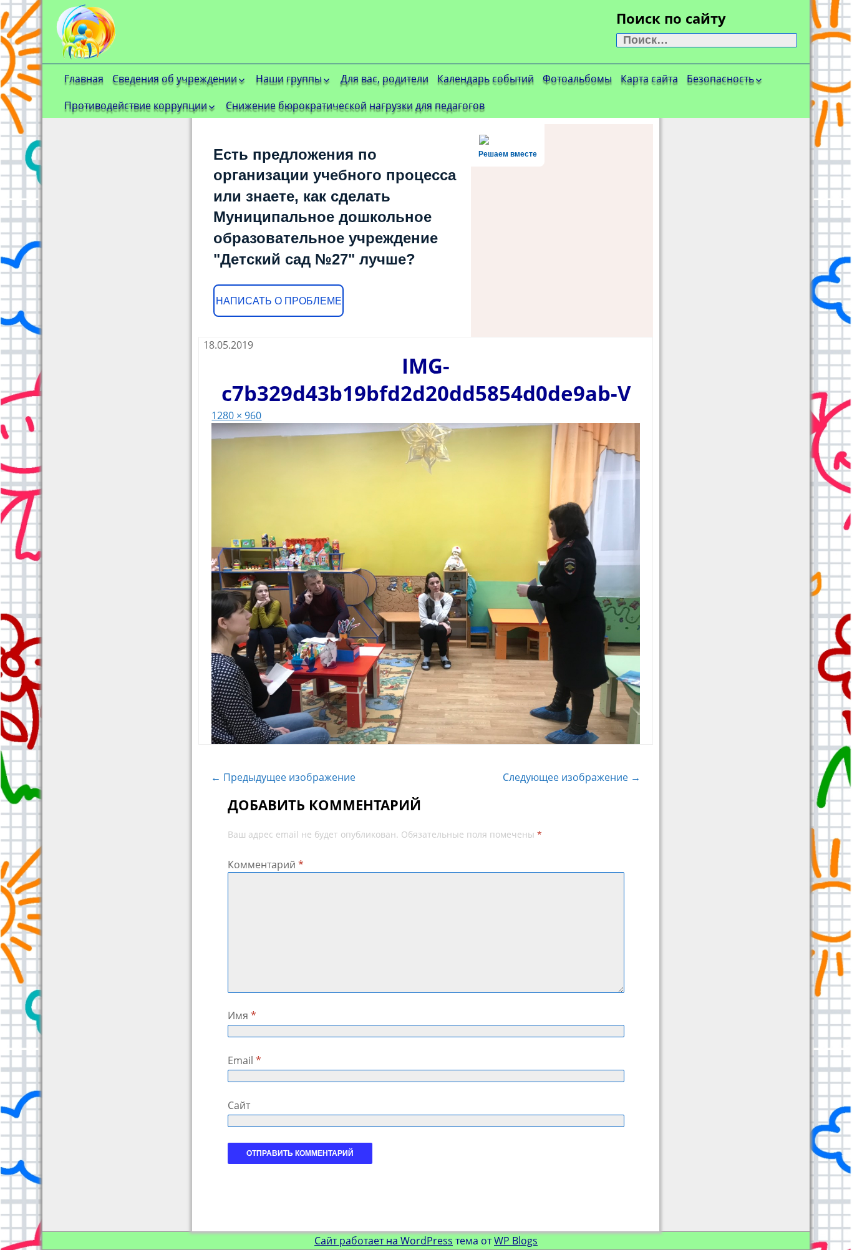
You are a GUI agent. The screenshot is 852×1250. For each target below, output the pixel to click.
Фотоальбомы (577, 78)
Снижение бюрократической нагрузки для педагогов (355, 105)
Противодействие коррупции (135, 105)
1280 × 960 (236, 415)
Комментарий (266, 864)
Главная (84, 78)
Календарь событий (485, 78)
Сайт (239, 1105)
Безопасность (720, 78)
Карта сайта (649, 78)
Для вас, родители (384, 78)
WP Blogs (516, 1241)
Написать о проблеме (279, 301)
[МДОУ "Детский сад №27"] (142, 31)
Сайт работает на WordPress (383, 1241)
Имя (242, 1015)
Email (244, 1060)
